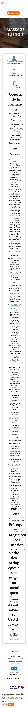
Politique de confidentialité (15, 672)
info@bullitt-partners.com (15, 661)
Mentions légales (15, 670)
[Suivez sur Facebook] (12, 668)
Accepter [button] (11, 704)
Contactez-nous (13, 13)
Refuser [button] (5, 704)
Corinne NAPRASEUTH (15, 63)
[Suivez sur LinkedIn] (15, 668)
